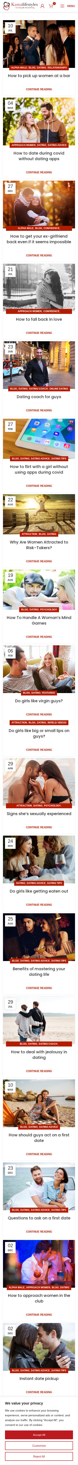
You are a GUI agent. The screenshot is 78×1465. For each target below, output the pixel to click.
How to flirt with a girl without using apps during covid (39, 469)
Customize (39, 1445)
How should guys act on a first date (39, 1137)
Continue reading (39, 89)
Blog (32, 67)
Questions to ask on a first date (39, 1218)
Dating (41, 67)
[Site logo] (20, 5)
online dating (58, 388)
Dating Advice (57, 145)
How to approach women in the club (39, 1298)
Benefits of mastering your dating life (39, 971)
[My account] (42, 6)
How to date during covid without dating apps (39, 156)
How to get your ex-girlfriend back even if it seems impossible (39, 239)
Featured (48, 692)
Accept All (39, 1434)
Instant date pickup (39, 1378)
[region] (39, 1431)
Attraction (29, 534)
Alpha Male (19, 67)
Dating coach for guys (39, 397)
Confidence (52, 228)
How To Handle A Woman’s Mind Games (39, 620)
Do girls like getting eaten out (39, 891)
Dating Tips (58, 458)
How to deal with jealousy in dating (39, 1054)
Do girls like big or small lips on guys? (39, 733)
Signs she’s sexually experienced (39, 813)
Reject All (39, 1456)
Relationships (57, 67)
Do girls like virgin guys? (39, 701)
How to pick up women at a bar (39, 75)
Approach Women (24, 145)
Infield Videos (57, 722)
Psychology (48, 609)
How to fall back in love (39, 319)
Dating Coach (38, 388)
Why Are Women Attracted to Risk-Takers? (39, 544)
